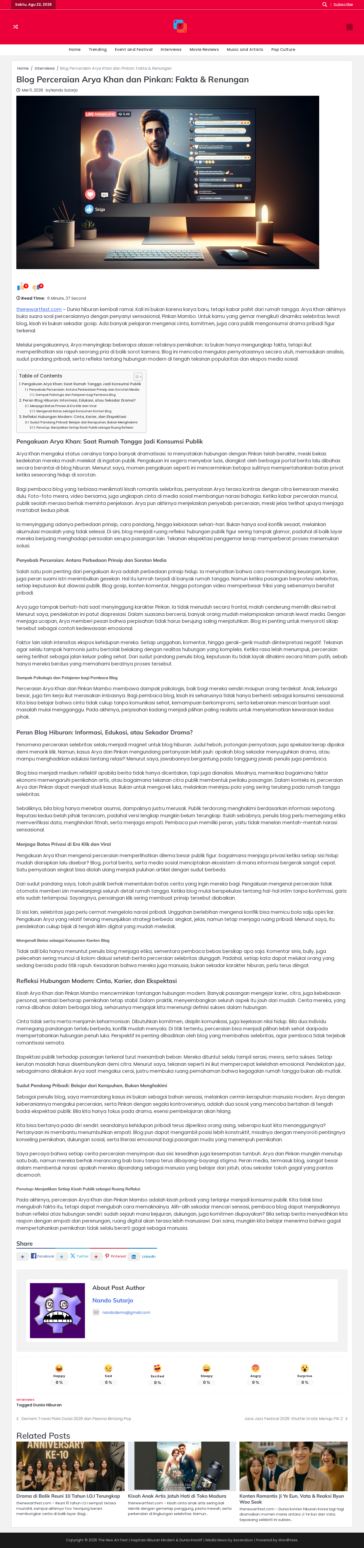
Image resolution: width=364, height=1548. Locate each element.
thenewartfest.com (39, 309)
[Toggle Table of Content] (135, 377)
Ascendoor (243, 1540)
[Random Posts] (15, 27)
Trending (98, 49)
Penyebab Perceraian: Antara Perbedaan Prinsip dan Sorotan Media (84, 389)
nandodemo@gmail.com (126, 1312)
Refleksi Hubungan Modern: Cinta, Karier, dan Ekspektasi (74, 416)
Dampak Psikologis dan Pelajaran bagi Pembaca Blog (75, 395)
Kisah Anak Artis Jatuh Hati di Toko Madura (177, 1496)
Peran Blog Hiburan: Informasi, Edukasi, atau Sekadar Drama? (79, 400)
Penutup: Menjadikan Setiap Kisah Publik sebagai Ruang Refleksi (84, 428)
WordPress (287, 1540)
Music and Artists (245, 49)
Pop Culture (283, 49)
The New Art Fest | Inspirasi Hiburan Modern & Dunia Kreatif (150, 1540)
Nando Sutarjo (64, 90)
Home (75, 49)
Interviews (171, 49)
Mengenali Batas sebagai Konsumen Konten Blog (73, 411)
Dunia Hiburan (47, 1405)
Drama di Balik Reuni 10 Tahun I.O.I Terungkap (68, 1496)
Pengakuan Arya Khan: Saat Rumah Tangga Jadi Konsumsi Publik (81, 383)
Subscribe (343, 5)
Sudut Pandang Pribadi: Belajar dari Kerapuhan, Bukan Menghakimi (83, 422)
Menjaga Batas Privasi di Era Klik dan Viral (63, 406)
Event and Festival (134, 49)
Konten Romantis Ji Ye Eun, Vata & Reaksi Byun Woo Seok (291, 1499)
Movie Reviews (204, 49)
